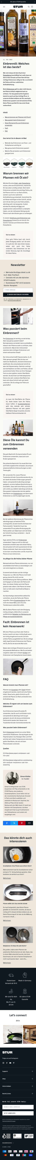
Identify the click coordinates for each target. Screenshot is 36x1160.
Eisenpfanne (7, 75)
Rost (20, 206)
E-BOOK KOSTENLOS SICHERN (18, 294)
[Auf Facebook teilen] (6, 823)
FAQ (6, 131)
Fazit (6, 128)
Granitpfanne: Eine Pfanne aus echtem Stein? (17, 866)
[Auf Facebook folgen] (7, 1063)
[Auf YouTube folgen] (10, 1063)
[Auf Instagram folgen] (3, 1063)
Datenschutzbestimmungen (14, 300)
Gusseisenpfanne (19, 600)
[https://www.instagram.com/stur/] (12, 1034)
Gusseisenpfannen (24, 404)
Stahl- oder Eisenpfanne (22, 183)
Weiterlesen (7, 878)
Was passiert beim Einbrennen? (15, 120)
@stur (18, 1020)
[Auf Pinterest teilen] (21, 823)
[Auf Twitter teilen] (14, 823)
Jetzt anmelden (9, 1113)
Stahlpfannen (17, 493)
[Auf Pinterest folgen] (14, 1063)
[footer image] (18, 1052)
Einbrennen (10, 89)
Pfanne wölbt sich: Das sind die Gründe (15, 903)
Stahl (23, 690)
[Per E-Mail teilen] (29, 823)
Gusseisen (14, 690)
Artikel (25, 653)
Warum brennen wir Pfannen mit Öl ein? (18, 117)
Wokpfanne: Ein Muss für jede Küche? (14, 946)
